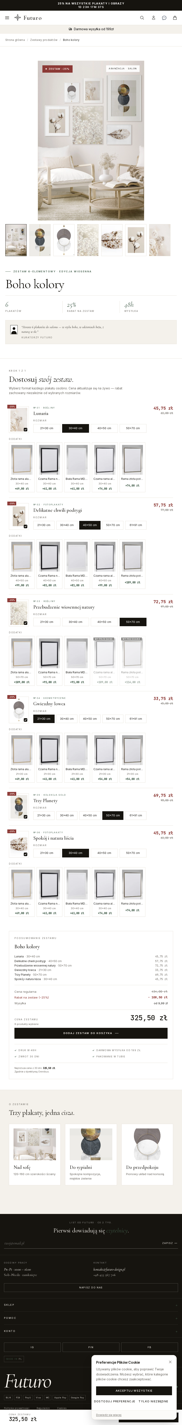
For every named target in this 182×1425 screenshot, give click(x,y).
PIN (90, 1347)
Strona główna (15, 40)
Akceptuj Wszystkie (134, 1390)
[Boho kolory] (16, 240)
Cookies (62, 1408)
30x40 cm (75, 428)
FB (150, 1347)
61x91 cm (136, 525)
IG (32, 1347)
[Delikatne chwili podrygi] (135, 240)
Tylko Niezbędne (153, 1401)
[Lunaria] (159, 240)
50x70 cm (133, 428)
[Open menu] (7, 17)
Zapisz (167, 1243)
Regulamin (43, 1408)
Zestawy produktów (43, 40)
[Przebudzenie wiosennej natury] (88, 240)
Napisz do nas (91, 1287)
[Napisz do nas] (164, 17)
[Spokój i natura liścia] (112, 240)
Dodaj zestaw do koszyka (88, 1033)
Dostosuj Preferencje (114, 1401)
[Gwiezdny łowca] (64, 240)
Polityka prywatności (17, 1408)
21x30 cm (46, 428)
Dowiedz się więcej (108, 1415)
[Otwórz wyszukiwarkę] (142, 17)
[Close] (170, 1362)
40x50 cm (104, 428)
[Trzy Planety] (40, 240)
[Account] (153, 17)
